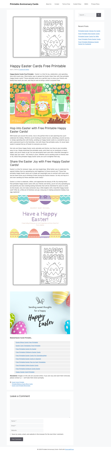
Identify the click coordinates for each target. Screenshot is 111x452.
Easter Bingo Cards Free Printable (27, 342)
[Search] (98, 15)
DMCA (86, 4)
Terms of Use (66, 4)
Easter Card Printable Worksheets (21, 385)
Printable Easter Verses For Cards (89, 31)
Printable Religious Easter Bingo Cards (22, 384)
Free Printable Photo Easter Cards (89, 39)
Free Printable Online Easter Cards (27, 365)
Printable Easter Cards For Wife (88, 36)
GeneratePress (69, 449)
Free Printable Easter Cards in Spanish (28, 359)
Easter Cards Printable (18, 382)
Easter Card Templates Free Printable (28, 345)
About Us (48, 4)
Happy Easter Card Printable (25, 372)
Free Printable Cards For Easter (26, 349)
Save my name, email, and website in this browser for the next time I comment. (38, 434)
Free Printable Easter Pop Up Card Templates (31, 362)
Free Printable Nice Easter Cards (89, 34)
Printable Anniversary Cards (24, 4)
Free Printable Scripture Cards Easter (28, 369)
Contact (57, 4)
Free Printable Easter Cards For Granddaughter (31, 355)
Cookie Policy (77, 4)
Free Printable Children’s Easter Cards (28, 352)
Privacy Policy (95, 4)
